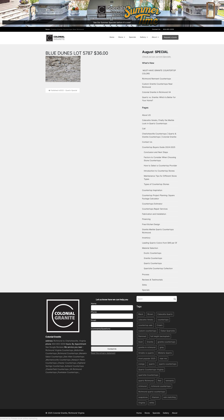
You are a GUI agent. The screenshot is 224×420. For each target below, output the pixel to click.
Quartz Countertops (153, 263)
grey (162, 347)
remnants (170, 380)
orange (141, 364)
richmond (142, 386)
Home (112, 37)
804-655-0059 (168, 29)
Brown (150, 314)
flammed (142, 336)
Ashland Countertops (74, 366)
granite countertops (166, 342)
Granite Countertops (153, 258)
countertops (163, 320)
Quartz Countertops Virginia (150, 369)
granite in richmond (147, 347)
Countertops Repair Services (155, 209)
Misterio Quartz (165, 353)
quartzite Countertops (148, 375)
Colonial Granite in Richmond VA (156, 92)
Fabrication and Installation (154, 214)
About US (146, 115)
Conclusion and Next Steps (156, 152)
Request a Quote (170, 37)
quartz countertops (167, 364)
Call (143, 128)
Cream (160, 325)
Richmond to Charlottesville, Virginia (70, 341)
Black (140, 314)
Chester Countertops (67, 363)
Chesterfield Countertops (57, 369)
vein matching (169, 397)
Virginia (141, 403)
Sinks (144, 285)
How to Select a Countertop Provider (160, 165)
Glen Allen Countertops (74, 356)
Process (145, 274)
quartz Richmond (146, 380)
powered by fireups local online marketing (18, 418)
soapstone (143, 397)
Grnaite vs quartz (146, 353)
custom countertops (147, 331)
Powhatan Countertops (68, 372)
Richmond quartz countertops (151, 391)
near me (163, 358)
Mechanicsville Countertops (58, 360)
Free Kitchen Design (151, 224)
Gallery (143, 37)
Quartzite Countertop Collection (158, 268)
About (154, 37)
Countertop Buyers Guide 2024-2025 (158, 147)
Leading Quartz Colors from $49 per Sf (159, 243)
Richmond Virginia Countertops (59, 350)
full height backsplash (160, 336)
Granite (150, 342)
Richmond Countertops (68, 353)
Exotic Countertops (152, 253)
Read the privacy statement (103, 353)
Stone (120, 37)
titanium (155, 397)
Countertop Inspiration (152, 190)
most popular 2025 (146, 358)
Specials (132, 37)
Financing (146, 219)
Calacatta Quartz (165, 314)
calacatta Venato (145, 320)
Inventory (146, 238)
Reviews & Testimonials (152, 280)
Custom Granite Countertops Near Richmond (67, 29)
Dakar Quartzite (168, 331)
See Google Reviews (55, 347)
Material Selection (150, 248)
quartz (152, 364)
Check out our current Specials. (156, 56)
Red (159, 380)
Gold (140, 342)
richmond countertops (161, 386)
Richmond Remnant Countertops (156, 78)
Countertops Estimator (152, 204)
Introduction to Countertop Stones (159, 171)
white (151, 403)
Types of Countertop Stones (156, 184)
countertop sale (145, 325)
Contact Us (156, 29)
